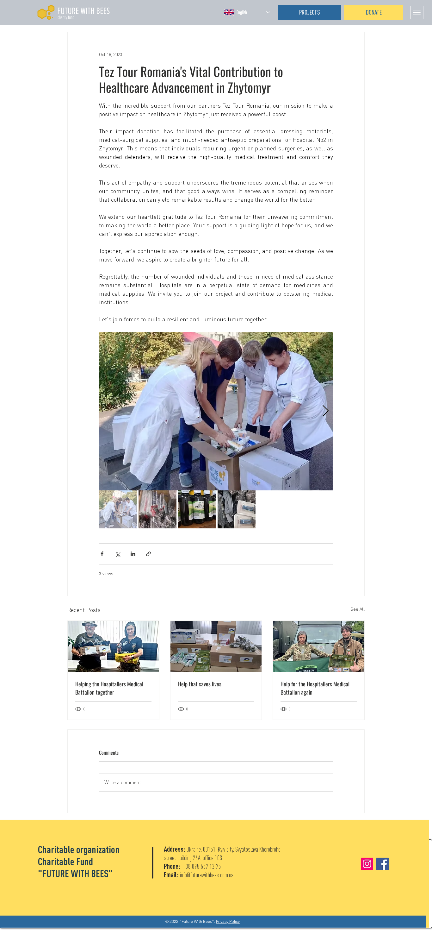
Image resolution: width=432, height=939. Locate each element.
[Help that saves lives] (216, 646)
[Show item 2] (157, 509)
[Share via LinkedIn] (133, 554)
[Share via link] (148, 554)
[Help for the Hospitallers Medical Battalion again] (318, 646)
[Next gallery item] (325, 411)
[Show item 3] (197, 509)
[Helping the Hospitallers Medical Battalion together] (113, 646)
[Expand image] (216, 411)
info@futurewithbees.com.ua (206, 875)
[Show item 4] (237, 509)
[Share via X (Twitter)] (117, 554)
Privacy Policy (228, 921)
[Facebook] (382, 864)
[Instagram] (367, 864)
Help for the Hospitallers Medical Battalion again (315, 688)
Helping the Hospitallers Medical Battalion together (109, 688)
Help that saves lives (199, 684)
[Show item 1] (118, 509)
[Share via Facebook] (102, 554)
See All (357, 609)
